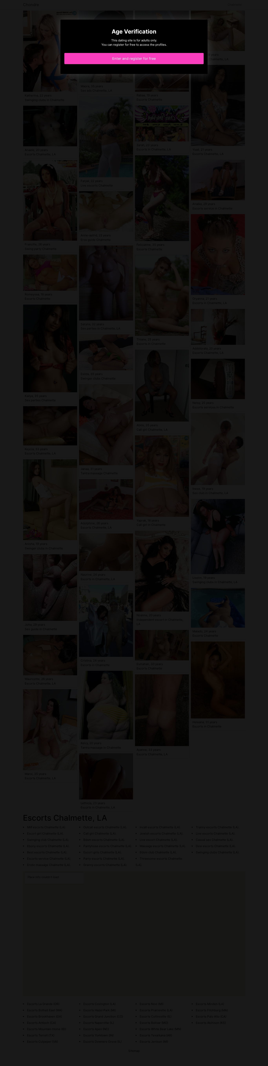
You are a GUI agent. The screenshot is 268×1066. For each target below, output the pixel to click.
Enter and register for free (134, 58)
